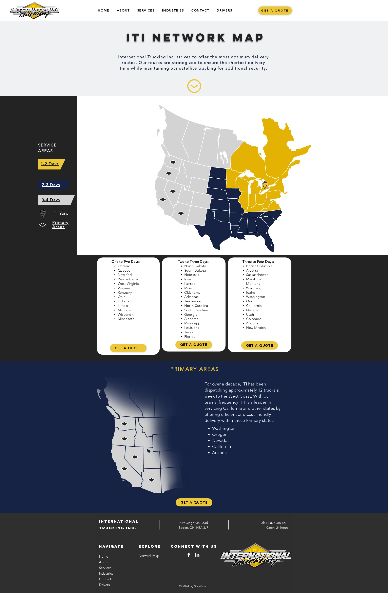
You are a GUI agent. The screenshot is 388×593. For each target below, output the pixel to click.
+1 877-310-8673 (277, 523)
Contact (105, 579)
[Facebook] (189, 555)
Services (105, 568)
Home (103, 556)
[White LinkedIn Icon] (197, 555)
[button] (146, 10)
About (104, 562)
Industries (106, 573)
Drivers (104, 585)
